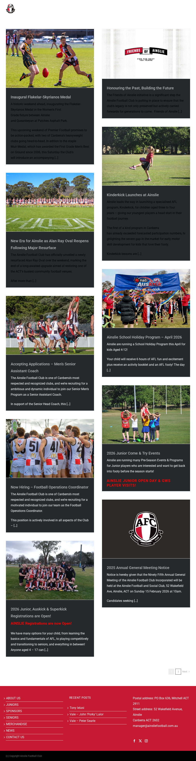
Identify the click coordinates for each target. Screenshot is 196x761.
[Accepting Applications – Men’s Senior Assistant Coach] (50, 325)
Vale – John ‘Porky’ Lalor (86, 714)
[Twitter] (140, 740)
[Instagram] (146, 740)
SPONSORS (14, 711)
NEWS (10, 730)
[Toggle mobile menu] (188, 6)
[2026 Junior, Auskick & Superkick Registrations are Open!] (50, 570)
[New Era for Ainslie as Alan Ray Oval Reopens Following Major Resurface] (50, 202)
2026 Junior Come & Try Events (133, 453)
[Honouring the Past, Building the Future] (146, 54)
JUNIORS (12, 705)
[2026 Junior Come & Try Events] (146, 414)
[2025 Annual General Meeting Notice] (146, 529)
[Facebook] (134, 740)
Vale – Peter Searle (82, 721)
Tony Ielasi (77, 708)
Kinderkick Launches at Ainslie (133, 195)
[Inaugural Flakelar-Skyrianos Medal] (50, 58)
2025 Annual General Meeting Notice (138, 567)
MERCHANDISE (16, 724)
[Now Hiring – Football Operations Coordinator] (50, 448)
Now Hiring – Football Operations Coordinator (49, 487)
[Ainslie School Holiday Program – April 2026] (146, 298)
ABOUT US (13, 698)
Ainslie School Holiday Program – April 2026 (144, 337)
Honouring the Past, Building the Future (140, 88)
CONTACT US (15, 737)
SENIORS (12, 717)
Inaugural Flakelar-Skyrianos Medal (41, 97)
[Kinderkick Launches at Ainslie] (146, 156)
